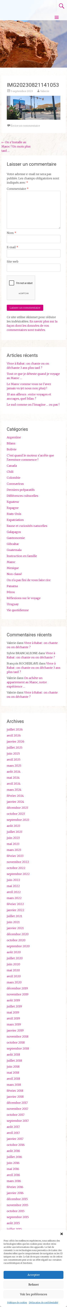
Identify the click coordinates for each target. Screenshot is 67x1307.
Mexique (13, 568)
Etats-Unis (14, 514)
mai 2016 (13, 1169)
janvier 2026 (15, 741)
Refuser (33, 1284)
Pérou (11, 592)
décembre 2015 (17, 1199)
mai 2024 (13, 777)
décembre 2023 (17, 807)
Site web (12, 261)
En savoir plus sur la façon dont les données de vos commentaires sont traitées (32, 326)
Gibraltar (13, 544)
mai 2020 (13, 970)
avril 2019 (13, 1018)
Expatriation (15, 520)
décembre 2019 (17, 988)
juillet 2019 (14, 1006)
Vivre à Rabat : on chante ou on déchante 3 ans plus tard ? (33, 668)
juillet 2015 (14, 1229)
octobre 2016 (16, 1145)
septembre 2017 (18, 1121)
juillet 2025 (14, 747)
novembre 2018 (17, 1036)
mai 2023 (13, 844)
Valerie (44, 91)
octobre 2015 (15, 1211)
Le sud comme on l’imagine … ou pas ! (33, 404)
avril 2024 (14, 783)
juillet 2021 (14, 916)
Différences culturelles (22, 496)
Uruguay (13, 604)
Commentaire (18, 189)
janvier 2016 (15, 1193)
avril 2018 (13, 1078)
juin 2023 (13, 838)
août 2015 (13, 1223)
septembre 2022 (18, 874)
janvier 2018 (15, 1096)
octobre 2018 (16, 1042)
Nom (11, 233)
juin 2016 (13, 1163)
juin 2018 (13, 1066)
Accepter (34, 1275)
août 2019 (13, 1000)
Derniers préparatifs (21, 489)
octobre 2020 (16, 940)
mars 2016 (14, 1181)
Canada (12, 465)
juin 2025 (13, 753)
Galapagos (14, 532)
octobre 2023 (16, 814)
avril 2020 (14, 976)
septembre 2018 (18, 1048)
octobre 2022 (16, 868)
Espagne (13, 508)
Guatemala (14, 550)
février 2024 (15, 795)
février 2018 (15, 1090)
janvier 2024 (15, 801)
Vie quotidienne (18, 610)
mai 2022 (13, 886)
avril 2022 (14, 892)
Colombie (13, 477)
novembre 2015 (17, 1205)
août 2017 (13, 1127)
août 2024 (14, 771)
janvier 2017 (15, 1139)
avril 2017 (13, 1133)
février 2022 (15, 904)
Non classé (14, 574)
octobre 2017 (15, 1114)
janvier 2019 (15, 1030)
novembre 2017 (17, 1108)
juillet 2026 (15, 729)
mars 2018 (14, 1084)
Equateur (13, 502)
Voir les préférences (33, 1294)
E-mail (12, 247)
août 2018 (13, 1054)
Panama (12, 586)
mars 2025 (14, 765)
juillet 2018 (14, 1060)
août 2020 (14, 952)
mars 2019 (14, 1024)
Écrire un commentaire (25, 125)
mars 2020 (14, 982)
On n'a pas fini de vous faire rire (29, 580)
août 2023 (13, 826)
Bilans (11, 443)
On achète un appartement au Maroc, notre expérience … (27, 682)
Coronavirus (15, 483)
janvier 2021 (15, 928)
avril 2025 (13, 759)
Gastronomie (16, 538)
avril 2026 (14, 735)
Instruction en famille (22, 556)
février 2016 (15, 1187)
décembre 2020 (18, 934)
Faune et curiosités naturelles (27, 526)
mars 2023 (14, 850)
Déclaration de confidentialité (43, 1302)
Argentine (14, 437)
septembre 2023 (18, 820)
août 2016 (13, 1151)
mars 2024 (14, 789)
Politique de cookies (17, 1302)
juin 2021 (13, 922)
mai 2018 (13, 1072)
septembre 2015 (18, 1217)
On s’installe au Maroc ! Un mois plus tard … (16, 146)
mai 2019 (13, 1012)
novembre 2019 (17, 994)
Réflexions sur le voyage (24, 598)
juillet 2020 (15, 958)
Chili (10, 471)
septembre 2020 (18, 946)
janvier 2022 (15, 910)
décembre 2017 (17, 1102)
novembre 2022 (18, 862)
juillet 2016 (14, 1157)
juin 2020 (13, 964)
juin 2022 (13, 880)
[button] (61, 1234)
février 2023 (15, 856)
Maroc (11, 562)
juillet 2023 (14, 832)
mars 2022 (14, 898)
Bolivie (11, 449)
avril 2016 (13, 1175)
